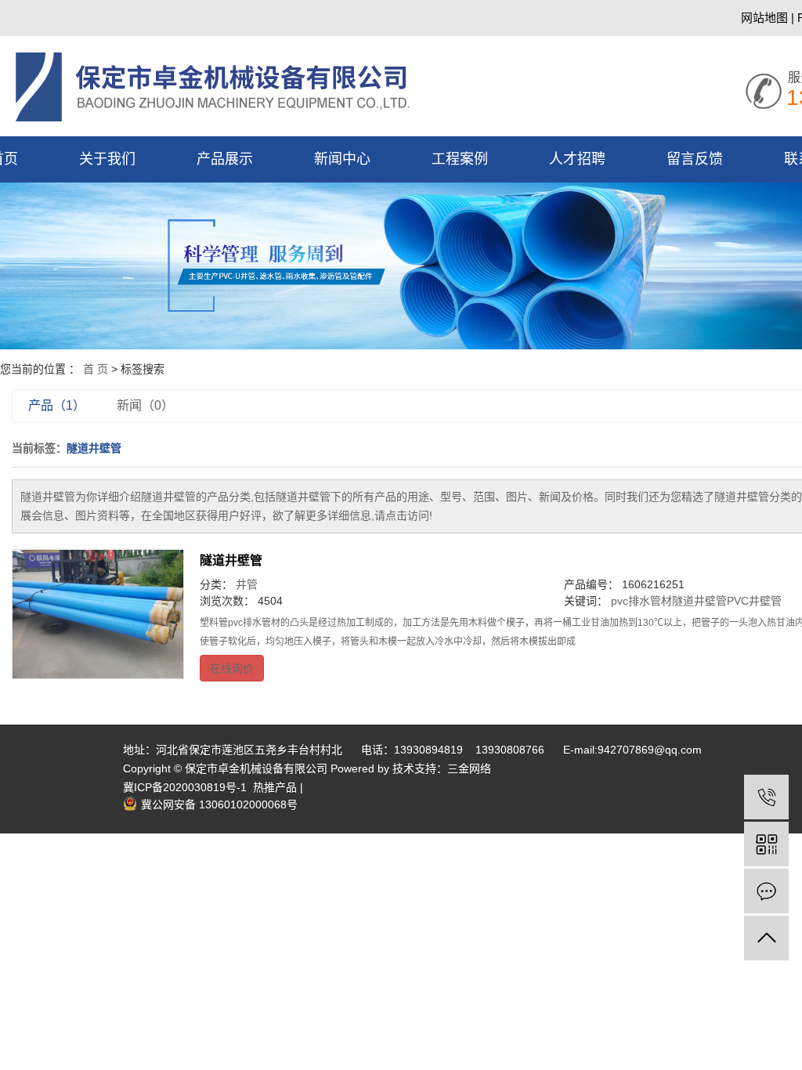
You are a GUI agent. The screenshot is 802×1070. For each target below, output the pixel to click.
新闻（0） (145, 405)
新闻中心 (342, 159)
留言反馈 (695, 159)
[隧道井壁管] (98, 614)
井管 (247, 584)
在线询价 (232, 668)
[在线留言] (766, 891)
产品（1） (56, 405)
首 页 (95, 369)
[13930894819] (766, 797)
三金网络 (469, 768)
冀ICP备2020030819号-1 (185, 787)
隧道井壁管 (231, 560)
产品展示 (225, 159)
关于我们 (107, 159)
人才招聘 (577, 159)
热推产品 (276, 787)
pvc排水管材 (641, 601)
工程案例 (460, 159)
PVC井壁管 (754, 601)
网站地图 (766, 17)
